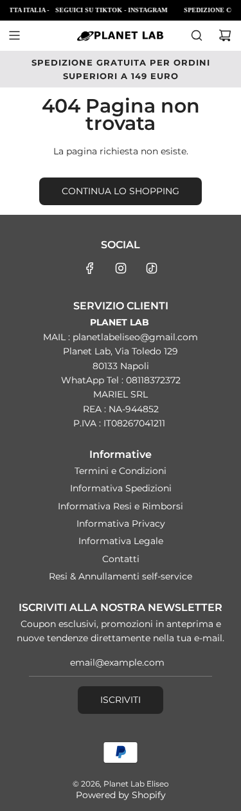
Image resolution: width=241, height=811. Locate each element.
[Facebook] (90, 268)
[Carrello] (225, 35)
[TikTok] (152, 268)
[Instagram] (121, 268)
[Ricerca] (197, 35)
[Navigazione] (14, 35)
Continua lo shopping (120, 191)
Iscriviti (120, 700)
